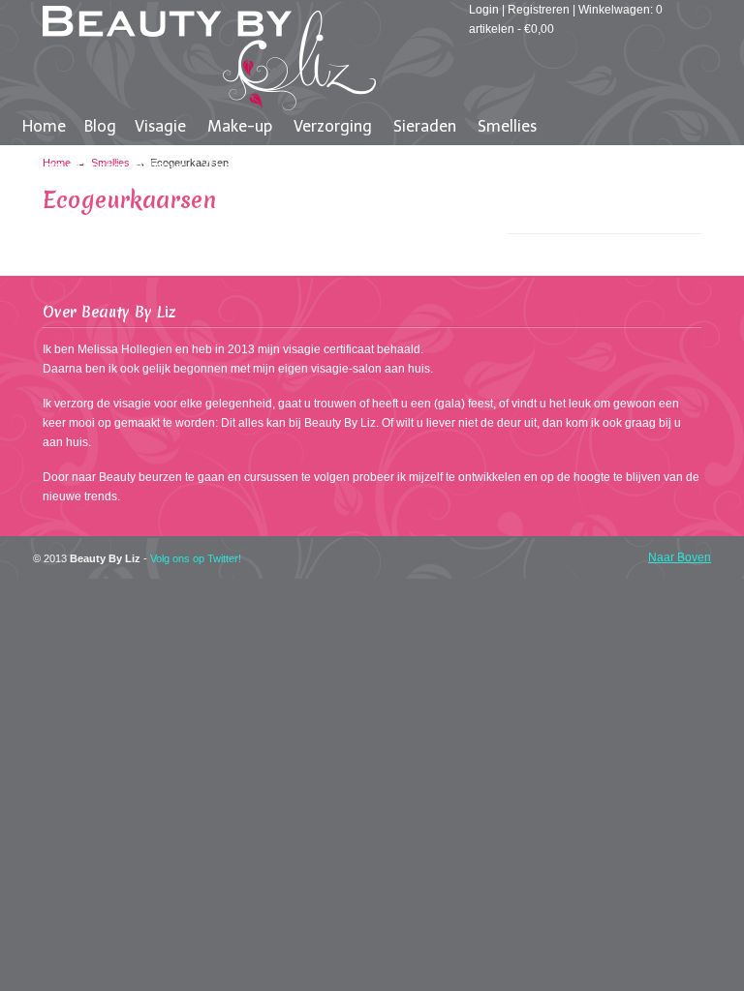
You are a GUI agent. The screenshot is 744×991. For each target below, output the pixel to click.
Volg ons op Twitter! (195, 558)
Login (484, 9)
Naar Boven (679, 557)
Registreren (539, 9)
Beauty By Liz (209, 58)
